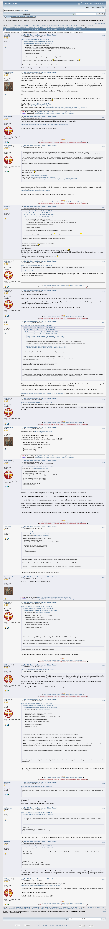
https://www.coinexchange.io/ (29, 270)
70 (38, 27)
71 (40, 27)
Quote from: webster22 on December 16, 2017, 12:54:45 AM (36, 812)
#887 (103, 291)
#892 (103, 527)
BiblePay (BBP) (24, 393)
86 (67, 27)
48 (88, 25)
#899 (103, 842)
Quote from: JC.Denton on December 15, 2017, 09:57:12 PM (36, 402)
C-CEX (53, 393)
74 (45, 27)
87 (69, 27)
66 (31, 27)
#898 (103, 809)
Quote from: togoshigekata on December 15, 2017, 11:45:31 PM (37, 669)
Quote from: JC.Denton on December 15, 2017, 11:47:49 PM (36, 703)
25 (46, 25)
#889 (103, 399)
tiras (5, 321)
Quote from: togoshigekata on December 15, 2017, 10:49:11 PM (37, 466)
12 (22, 25)
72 (42, 27)
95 (83, 27)
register (26, 10)
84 (63, 27)
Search (18, 16)
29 (53, 25)
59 (18, 27)
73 (43, 27)
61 (22, 27)
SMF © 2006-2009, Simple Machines (61, 925)
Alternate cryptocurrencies (21, 20)
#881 (103, 35)
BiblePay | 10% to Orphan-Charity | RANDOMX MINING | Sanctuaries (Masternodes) (75, 20)
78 (53, 27)
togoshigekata (8, 72)
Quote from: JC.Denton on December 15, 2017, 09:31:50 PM (36, 265)
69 (36, 27)
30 (55, 25)
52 (5, 27)
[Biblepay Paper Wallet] (8, 538)
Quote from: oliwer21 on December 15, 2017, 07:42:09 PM (38, 41)
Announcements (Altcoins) (39, 20)
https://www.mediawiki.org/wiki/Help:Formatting (45, 106)
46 (84, 25)
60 (20, 27)
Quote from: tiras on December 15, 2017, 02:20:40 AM (38, 43)
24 (44, 25)
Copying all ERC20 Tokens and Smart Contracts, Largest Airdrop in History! (54, 113)
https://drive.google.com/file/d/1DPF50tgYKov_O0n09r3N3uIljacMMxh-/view (44, 124)
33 (60, 25)
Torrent (27, 14)
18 (33, 25)
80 (56, 27)
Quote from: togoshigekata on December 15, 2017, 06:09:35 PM (39, 327)
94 (81, 27)
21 (38, 25)
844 (87, 27)
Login (22, 16)
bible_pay (7, 116)
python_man (8, 808)
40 (73, 25)
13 (24, 25)
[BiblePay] (8, 142)
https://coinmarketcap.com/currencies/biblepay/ (35, 190)
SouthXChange (78, 141)
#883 (103, 117)
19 (35, 25)
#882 (103, 73)
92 (78, 27)
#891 (103, 462)
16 (29, 25)
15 (28, 25)
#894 (103, 603)
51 (4, 27)
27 (49, 25)
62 (24, 27)
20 (37, 25)
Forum (54, 141)
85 (65, 27)
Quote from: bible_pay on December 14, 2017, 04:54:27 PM (42, 333)
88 (71, 27)
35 (64, 25)
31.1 (24, 14)
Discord (63, 141)
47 (86, 25)
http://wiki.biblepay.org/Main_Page (40, 104)
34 (62, 25)
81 (58, 27)
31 (57, 25)
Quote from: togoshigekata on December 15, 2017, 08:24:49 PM (37, 150)
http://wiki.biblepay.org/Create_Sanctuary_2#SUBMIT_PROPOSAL (66, 107)
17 (31, 25)
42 (76, 25)
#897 (103, 783)
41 (75, 25)
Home (8, 16)
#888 (103, 322)
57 (15, 27)
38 (69, 25)
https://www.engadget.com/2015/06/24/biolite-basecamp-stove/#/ (41, 885)
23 (42, 25)
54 (9, 27)
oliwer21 (7, 35)
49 (90, 25)
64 (27, 27)
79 (54, 27)
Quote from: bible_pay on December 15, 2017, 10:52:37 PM (36, 531)
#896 (103, 700)
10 (19, 25)
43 (78, 25)
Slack (58, 141)
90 (74, 27)
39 (71, 25)
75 (47, 27)
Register (27, 16)
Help (13, 16)
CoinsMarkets (60, 393)
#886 (103, 262)
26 (48, 25)
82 (60, 27)
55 (11, 27)
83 (62, 27)
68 (34, 27)
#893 (103, 577)
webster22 (7, 527)
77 (51, 27)
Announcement (47, 141)
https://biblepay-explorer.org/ (43, 432)
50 (92, 25)
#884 (103, 146)
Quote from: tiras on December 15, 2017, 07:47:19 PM (35, 39)
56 (13, 27)
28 (51, 25)
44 (80, 25)
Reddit (67, 141)
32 (58, 25)
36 (66, 25)
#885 (103, 207)
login (20, 10)
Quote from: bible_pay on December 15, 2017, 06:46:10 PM (36, 325)
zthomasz (7, 842)
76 (49, 27)
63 (25, 27)
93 (80, 27)
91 (76, 27)
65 (29, 27)
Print (103, 27)
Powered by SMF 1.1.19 (44, 925)
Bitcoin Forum (7, 20)
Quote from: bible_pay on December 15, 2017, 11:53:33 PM (36, 786)
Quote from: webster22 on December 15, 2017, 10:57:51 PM (36, 606)
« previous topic (100, 23)
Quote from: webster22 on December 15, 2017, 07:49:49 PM (36, 210)
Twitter (72, 141)
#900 (103, 879)
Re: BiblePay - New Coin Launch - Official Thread (40, 35)
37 (67, 25)
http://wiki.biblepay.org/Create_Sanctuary (46, 336)
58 (16, 27)
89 (72, 27)
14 (26, 25)
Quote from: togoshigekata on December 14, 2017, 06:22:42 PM (41, 331)
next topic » (101, 25)
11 (20, 25)
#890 (103, 428)
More (33, 16)
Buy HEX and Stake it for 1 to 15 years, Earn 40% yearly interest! (54, 112)
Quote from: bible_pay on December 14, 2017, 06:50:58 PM (39, 329)
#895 (103, 665)
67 (33, 27)
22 (40, 25)
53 (7, 27)
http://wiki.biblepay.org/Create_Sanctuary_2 (46, 347)
